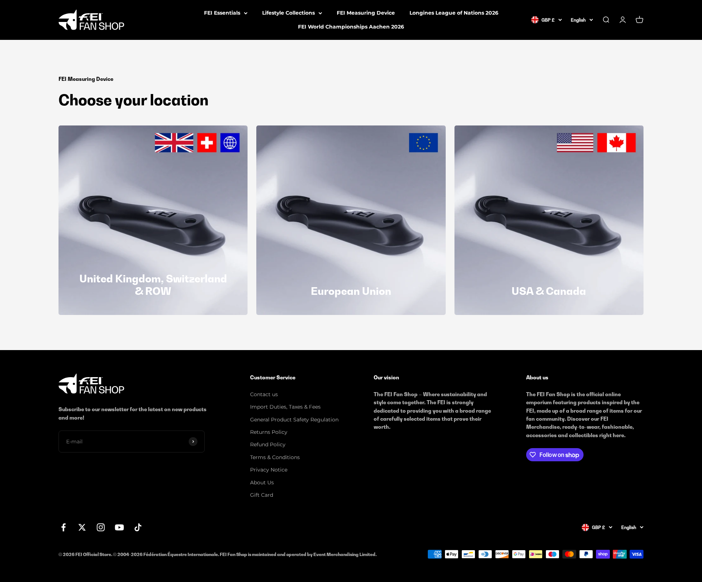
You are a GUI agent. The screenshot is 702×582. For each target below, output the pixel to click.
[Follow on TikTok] (138, 527)
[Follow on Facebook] (63, 527)
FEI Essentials (222, 13)
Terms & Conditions (275, 457)
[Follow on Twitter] (82, 527)
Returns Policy (268, 432)
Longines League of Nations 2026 (454, 13)
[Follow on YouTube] (119, 527)
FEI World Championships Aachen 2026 (351, 26)
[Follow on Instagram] (101, 527)
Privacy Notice (268, 469)
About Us (262, 482)
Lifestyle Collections (288, 13)
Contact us (264, 394)
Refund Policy (268, 444)
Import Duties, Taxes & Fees (285, 406)
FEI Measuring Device (366, 13)
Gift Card (261, 495)
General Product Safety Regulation (294, 419)
